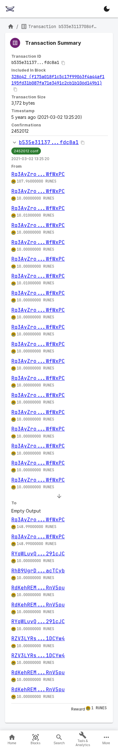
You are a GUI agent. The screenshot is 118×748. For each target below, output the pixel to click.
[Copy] (63, 63)
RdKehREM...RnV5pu (38, 587)
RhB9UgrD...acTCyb (38, 570)
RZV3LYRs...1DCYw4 (38, 638)
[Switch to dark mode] (106, 9)
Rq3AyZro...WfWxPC (38, 174)
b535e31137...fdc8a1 (49, 142)
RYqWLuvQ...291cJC (38, 553)
